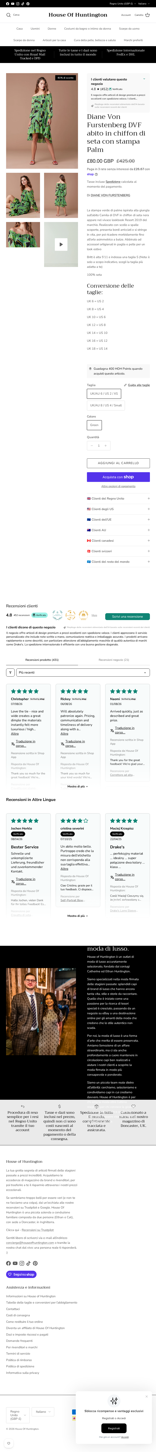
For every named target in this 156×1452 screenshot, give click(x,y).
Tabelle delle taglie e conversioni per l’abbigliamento (41, 1302)
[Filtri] (10, 672)
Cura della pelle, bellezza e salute (95, 40)
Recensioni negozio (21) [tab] (114, 660)
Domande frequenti (19, 1341)
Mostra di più (76, 786)
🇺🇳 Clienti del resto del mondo (108, 562)
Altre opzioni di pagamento (118, 486)
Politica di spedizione (20, 1366)
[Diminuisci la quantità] (90, 445)
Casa (19, 29)
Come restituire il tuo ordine (24, 1322)
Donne (52, 29)
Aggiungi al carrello (118, 463)
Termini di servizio (18, 1354)
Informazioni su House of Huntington (31, 1296)
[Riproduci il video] (61, 244)
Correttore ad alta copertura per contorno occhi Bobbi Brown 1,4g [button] (123, 775)
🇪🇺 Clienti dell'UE (99, 520)
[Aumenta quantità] (106, 445)
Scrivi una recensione (127, 616)
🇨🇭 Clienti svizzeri (99, 551)
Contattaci (13, 1309)
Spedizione (113, 182)
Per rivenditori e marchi (21, 1347)
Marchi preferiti (133, 40)
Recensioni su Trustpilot (38, 1230)
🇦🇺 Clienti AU (96, 530)
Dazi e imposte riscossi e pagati (27, 1334)
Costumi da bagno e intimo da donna (87, 29)
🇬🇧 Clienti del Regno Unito (105, 498)
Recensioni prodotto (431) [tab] (42, 660)
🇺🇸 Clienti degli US (100, 509)
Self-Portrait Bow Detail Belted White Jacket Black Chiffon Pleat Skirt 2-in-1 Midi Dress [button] (73, 900)
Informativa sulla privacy (22, 1373)
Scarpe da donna (24, 40)
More (94, 615)
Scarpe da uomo (129, 29)
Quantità (93, 437)
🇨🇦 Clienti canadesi (100, 541)
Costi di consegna (18, 1315)
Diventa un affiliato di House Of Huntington (35, 1328)
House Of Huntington (27, 1429)
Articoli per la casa (54, 40)
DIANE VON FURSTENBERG (110, 195)
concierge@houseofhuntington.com (30, 1243)
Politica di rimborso (19, 1360)
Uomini (35, 29)
